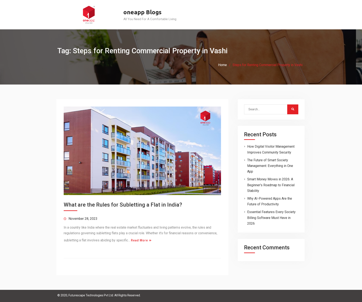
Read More (139, 240)
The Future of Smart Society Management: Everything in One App (270, 165)
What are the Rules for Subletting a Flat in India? (123, 205)
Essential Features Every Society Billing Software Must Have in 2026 (271, 217)
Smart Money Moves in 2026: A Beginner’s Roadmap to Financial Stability (271, 185)
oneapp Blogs (142, 12)
